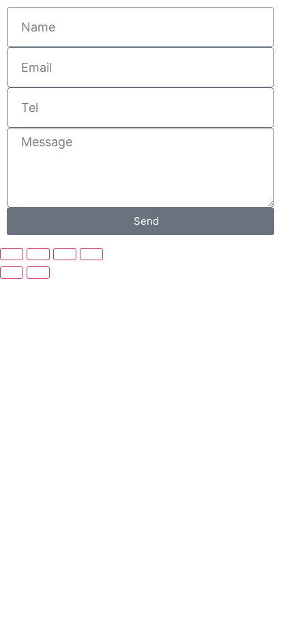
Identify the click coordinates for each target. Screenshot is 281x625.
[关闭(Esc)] (91, 254)
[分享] (64, 254)
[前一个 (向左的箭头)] (11, 272)
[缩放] (11, 254)
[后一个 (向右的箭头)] (38, 272)
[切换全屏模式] (38, 254)
